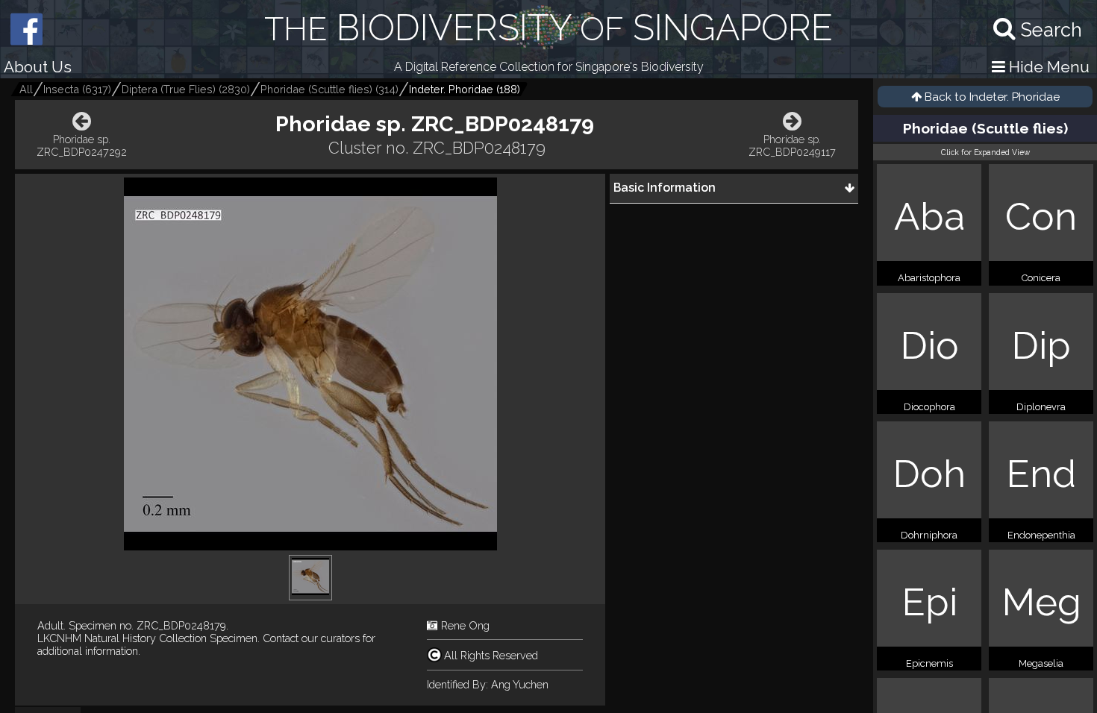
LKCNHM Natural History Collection (122, 638)
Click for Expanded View (985, 152)
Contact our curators (311, 638)
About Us (38, 66)
